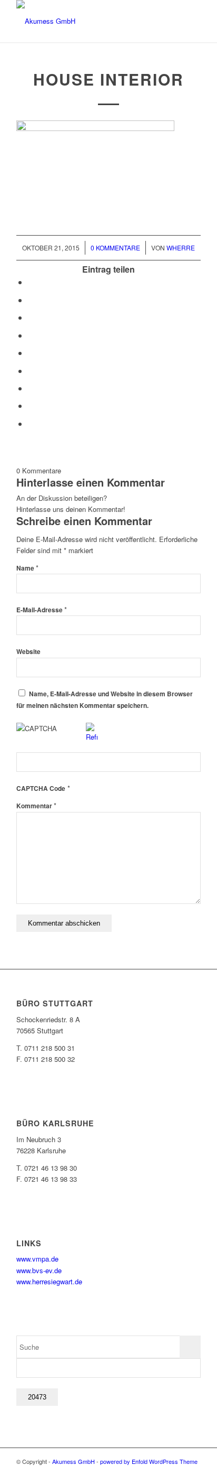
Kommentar (36, 805)
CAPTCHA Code (40, 788)
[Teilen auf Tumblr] (31, 370)
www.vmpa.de (37, 1259)
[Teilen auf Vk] (31, 388)
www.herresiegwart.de (49, 1281)
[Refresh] (91, 737)
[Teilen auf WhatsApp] (31, 317)
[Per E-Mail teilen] (31, 423)
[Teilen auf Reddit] (31, 405)
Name (27, 568)
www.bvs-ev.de (39, 1270)
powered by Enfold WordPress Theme (149, 1461)
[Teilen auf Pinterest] (31, 335)
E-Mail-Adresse (41, 609)
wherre (180, 247)
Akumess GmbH (73, 1461)
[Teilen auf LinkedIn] (31, 352)
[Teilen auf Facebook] (31, 281)
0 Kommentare (115, 247)
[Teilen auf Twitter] (31, 299)
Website (28, 651)
